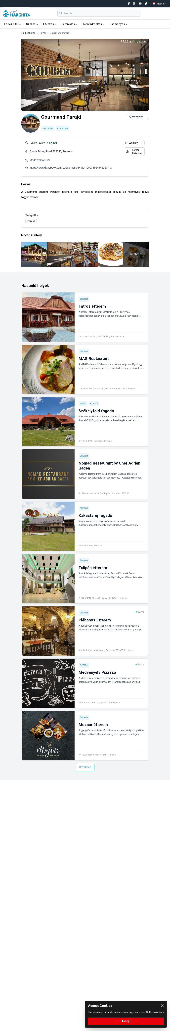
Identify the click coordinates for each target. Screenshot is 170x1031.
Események (118, 24)
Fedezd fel (11, 24)
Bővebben (85, 767)
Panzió (83, 404)
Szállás (31, 24)
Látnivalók (69, 24)
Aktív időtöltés (93, 24)
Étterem (62, 128)
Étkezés (48, 24)
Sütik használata (155, 1012)
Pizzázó (47, 128)
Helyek (42, 33)
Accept (126, 1021)
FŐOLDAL (30, 33)
